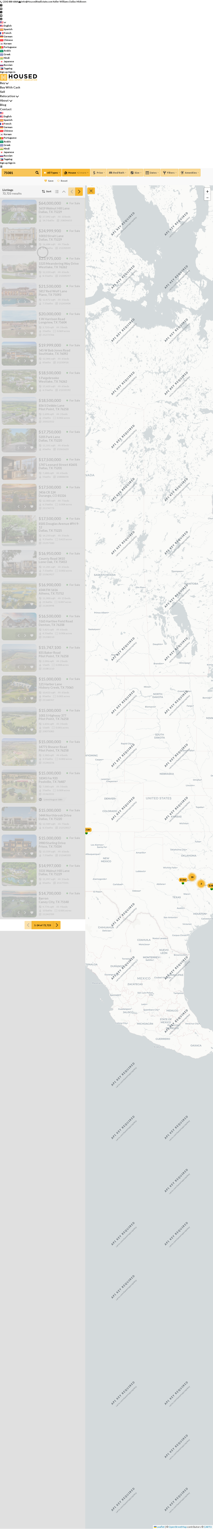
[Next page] (79, 191)
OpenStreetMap (178, 1526)
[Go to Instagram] (1, 8)
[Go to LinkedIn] (1, 18)
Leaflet (160, 1526)
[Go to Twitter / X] (1, 12)
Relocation (7, 96)
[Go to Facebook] (1, 5)
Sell (2, 91)
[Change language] (3, 22)
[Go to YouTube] (1, 15)
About (4, 100)
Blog (3, 105)
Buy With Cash (10, 87)
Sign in (11, 72)
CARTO (208, 1526)
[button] (207, 191)
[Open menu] (1, 166)
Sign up (4, 72)
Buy (2, 83)
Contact (6, 109)
